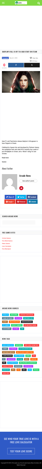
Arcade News (25, 175)
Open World (28, 366)
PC (4, 359)
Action (20, 359)
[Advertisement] (21, 24)
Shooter (6, 370)
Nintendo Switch (8, 352)
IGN (22, 329)
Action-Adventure (25, 349)
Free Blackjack (6, 249)
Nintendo (19, 345)
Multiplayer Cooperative (28, 363)
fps (4, 363)
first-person (19, 356)
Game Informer (8, 318)
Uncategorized (27, 322)
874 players (8, 151)
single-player (7, 366)
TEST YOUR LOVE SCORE (21, 451)
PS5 (30, 370)
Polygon (18, 318)
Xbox (26, 359)
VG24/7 (5, 322)
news (28, 356)
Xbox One (6, 373)
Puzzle (36, 370)
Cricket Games (6, 238)
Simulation (11, 359)
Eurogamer (5, 58)
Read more (5, 158)
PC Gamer (6, 325)
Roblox (5, 315)
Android (33, 359)
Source (4, 162)
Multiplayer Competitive (25, 352)
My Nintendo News (30, 325)
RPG (13, 370)
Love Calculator (6, 246)
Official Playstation (26, 315)
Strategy (13, 349)
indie (24, 370)
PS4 (18, 370)
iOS (34, 356)
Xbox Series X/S (8, 345)
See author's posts (28, 181)
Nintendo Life (28, 318)
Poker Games (6, 243)
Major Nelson (14, 322)
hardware (18, 366)
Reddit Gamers (17, 325)
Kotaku (15, 329)
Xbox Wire (14, 315)
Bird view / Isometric (31, 345)
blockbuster (12, 363)
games (5, 349)
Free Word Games (7, 241)
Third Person (7, 356)
